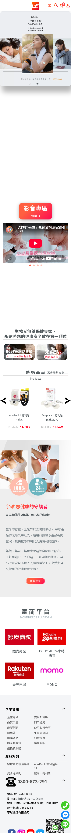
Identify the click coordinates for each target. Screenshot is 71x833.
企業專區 (12, 717)
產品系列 (12, 756)
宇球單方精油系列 (18, 764)
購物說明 (39, 743)
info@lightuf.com (30, 798)
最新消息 (12, 727)
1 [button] (30, 83)
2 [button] (37, 83)
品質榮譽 (12, 722)
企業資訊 (12, 709)
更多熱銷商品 (55, 372)
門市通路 (39, 722)
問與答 (11, 733)
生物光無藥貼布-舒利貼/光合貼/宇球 (35, 6)
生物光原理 (41, 733)
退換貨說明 (14, 748)
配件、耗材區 (42, 773)
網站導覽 (39, 738)
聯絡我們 (12, 738)
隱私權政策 (14, 743)
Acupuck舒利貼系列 (19, 356)
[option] (19, 408)
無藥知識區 (41, 717)
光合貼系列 (52, 356)
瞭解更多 (35, 581)
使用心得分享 (42, 727)
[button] (30, 266)
